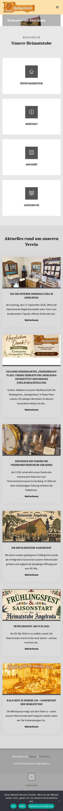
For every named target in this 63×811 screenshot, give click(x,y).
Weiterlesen (31, 320)
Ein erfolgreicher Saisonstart (31, 547)
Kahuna (32, 756)
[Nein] (59, 800)
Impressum (31, 785)
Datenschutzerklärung (41, 806)
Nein (22, 806)
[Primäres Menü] (57, 7)
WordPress (44, 756)
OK (13, 806)
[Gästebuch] (31, 194)
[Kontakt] (31, 113)
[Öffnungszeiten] (31, 72)
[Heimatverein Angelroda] (18, 7)
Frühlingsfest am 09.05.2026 (32, 626)
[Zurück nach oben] (31, 777)
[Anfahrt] (31, 154)
